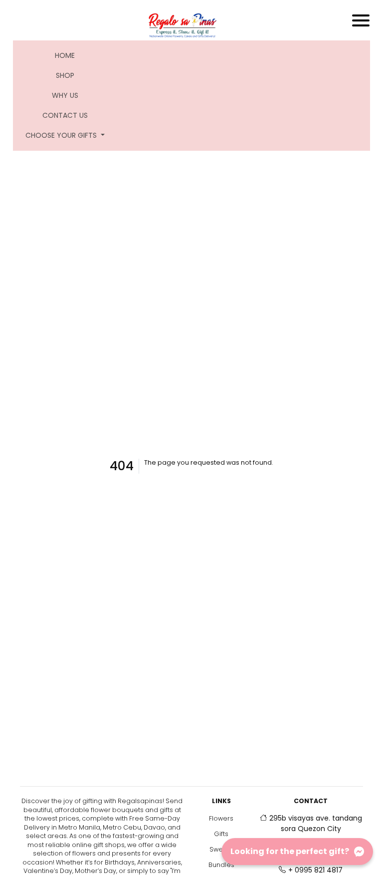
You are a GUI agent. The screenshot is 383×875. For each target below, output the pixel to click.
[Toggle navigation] (361, 20)
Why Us (65, 95)
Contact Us (65, 115)
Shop (65, 75)
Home (71, 55)
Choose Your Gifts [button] (62, 135)
